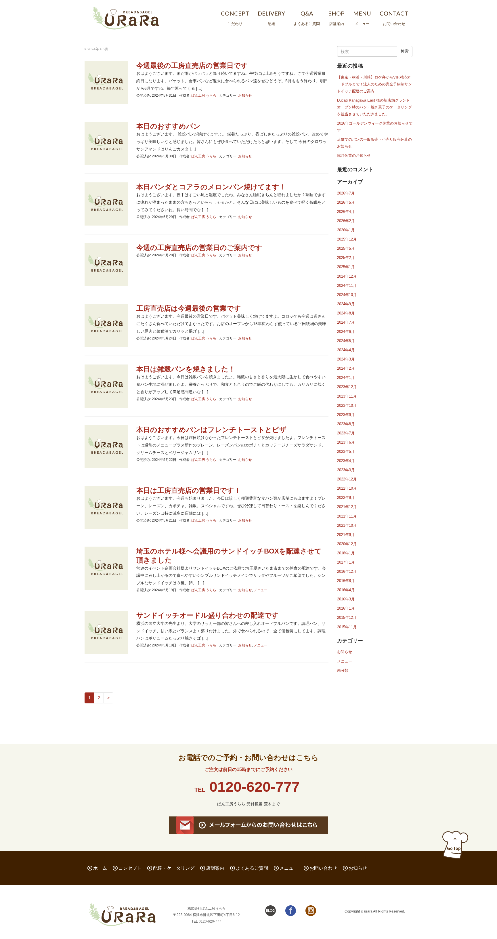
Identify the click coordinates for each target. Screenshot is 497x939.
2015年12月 (347, 617)
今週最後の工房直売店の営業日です (192, 65)
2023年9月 (346, 415)
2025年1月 (346, 267)
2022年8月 (346, 497)
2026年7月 (346, 193)
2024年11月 (347, 285)
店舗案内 (215, 868)
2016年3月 (346, 599)
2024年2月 (346, 368)
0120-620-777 (254, 787)
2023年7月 (346, 433)
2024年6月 (346, 331)
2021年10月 (347, 525)
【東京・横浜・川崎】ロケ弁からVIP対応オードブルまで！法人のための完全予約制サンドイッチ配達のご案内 (374, 84)
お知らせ (245, 95)
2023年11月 (347, 396)
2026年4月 (346, 211)
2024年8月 (346, 313)
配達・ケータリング (173, 868)
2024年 (93, 49)
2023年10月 (347, 405)
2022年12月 (347, 479)
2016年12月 (347, 571)
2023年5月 (346, 451)
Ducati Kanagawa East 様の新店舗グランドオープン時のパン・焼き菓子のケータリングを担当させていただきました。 (374, 107)
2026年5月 (346, 202)
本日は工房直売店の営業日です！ (188, 490)
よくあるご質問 (252, 868)
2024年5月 (346, 341)
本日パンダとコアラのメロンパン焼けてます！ (211, 187)
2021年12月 (347, 507)
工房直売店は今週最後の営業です (188, 308)
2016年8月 (346, 581)
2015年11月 (347, 627)
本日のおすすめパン (168, 126)
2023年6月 (346, 442)
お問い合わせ (323, 868)
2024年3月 (346, 359)
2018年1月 (346, 553)
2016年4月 (346, 590)
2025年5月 (346, 248)
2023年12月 (347, 387)
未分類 (342, 670)
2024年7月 (346, 322)
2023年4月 (346, 461)
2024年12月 (347, 276)
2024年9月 (346, 304)
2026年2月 (346, 221)
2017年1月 (346, 562)
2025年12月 (347, 239)
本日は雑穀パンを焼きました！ (185, 369)
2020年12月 (347, 544)
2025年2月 (346, 257)
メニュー (260, 590)
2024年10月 (347, 295)
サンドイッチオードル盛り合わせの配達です (207, 615)
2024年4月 (346, 350)
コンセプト (130, 868)
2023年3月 (346, 470)
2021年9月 (346, 535)
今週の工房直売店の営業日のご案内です (199, 247)
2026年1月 (346, 230)
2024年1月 (346, 377)
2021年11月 (347, 516)
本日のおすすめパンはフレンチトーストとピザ (211, 430)
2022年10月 (347, 488)
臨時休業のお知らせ (354, 155)
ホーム (100, 868)
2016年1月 (346, 608)
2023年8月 (346, 424)
